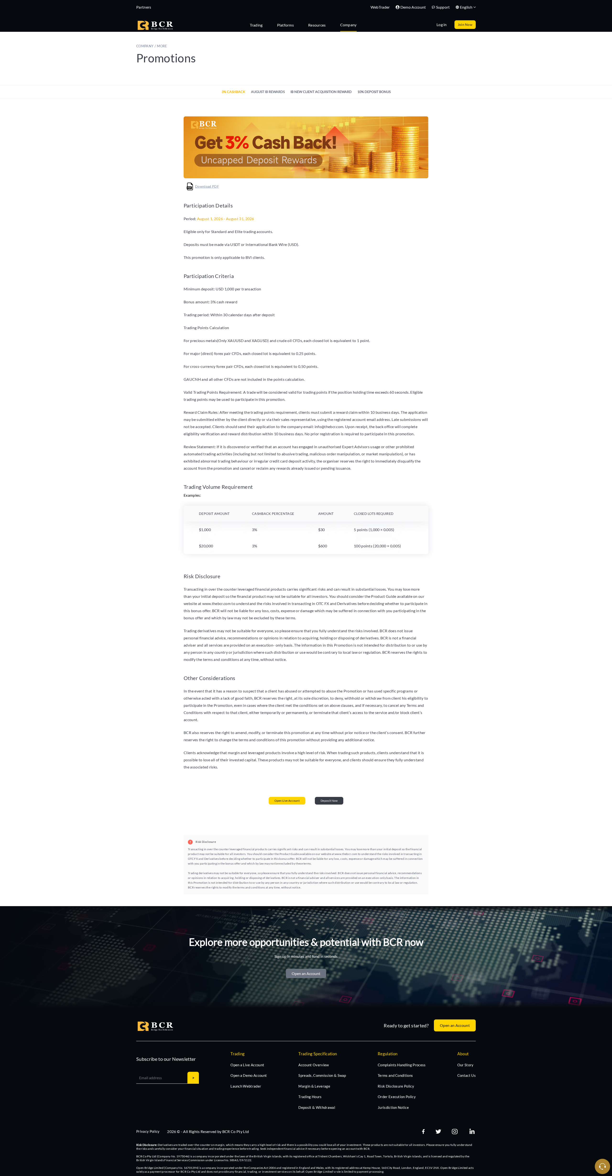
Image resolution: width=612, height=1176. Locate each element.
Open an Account (306, 973)
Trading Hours (310, 1096)
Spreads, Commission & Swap (322, 1075)
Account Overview (313, 1065)
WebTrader (380, 7)
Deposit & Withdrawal (316, 1107)
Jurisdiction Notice (393, 1107)
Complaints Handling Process (402, 1065)
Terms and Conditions (395, 1075)
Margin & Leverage (314, 1086)
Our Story (465, 1065)
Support (443, 7)
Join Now (465, 24)
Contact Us (466, 1075)
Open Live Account (287, 800)
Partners (143, 7)
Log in (442, 24)
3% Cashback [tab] (233, 92)
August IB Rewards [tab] (268, 92)
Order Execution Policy (397, 1096)
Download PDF (207, 186)
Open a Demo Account (248, 1075)
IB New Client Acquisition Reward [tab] (321, 92)
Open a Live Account (247, 1065)
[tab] (259, 24)
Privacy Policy (147, 1131)
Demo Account (413, 7)
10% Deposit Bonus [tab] (374, 92)
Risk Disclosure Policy (396, 1086)
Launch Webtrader (245, 1086)
